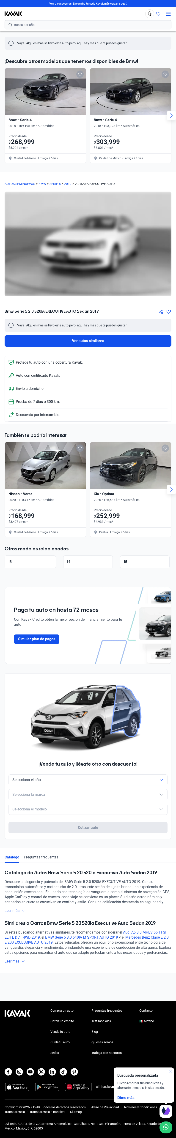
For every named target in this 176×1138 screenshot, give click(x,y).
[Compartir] (161, 311)
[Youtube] (30, 1072)
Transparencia (15, 1112)
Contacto (146, 1010)
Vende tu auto (60, 1031)
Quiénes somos (102, 1042)
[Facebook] (8, 1072)
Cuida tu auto (60, 1042)
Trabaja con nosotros (106, 1053)
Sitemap (76, 1112)
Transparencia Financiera (48, 1112)
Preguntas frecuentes (41, 857)
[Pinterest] (74, 1072)
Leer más (12, 911)
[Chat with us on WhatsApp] (166, 1127)
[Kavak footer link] (17, 1032)
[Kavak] (11, 13)
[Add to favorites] (80, 74)
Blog (94, 1031)
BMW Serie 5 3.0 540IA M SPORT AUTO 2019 (81, 937)
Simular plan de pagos (36, 639)
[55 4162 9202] (149, 13)
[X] (41, 1072)
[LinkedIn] (52, 1072)
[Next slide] (171, 115)
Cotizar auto (88, 827)
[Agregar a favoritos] (168, 311)
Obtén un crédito (62, 1021)
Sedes (54, 1053)
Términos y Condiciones (140, 1107)
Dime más (126, 1098)
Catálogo (12, 857)
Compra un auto (62, 1010)
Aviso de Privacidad (105, 1107)
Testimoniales (101, 1021)
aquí (123, 3)
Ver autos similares (88, 341)
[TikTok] (63, 1072)
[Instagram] (19, 1072)
